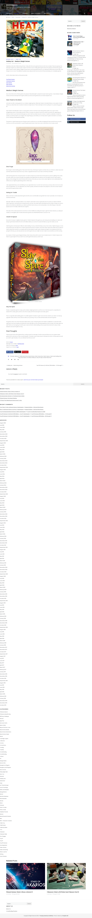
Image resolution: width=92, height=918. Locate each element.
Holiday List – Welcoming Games (14, 365)
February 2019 (3, 616)
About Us (46, 13)
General (2, 776)
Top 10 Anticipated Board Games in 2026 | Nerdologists (12, 411)
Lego (1, 783)
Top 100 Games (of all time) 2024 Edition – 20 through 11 (49, 365)
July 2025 (2, 445)
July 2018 (2, 631)
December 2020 (3, 567)
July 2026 (2, 425)
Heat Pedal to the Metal (26, 357)
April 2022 (2, 531)
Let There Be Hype (4, 785)
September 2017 (4, 654)
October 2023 (3, 491)
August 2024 (3, 469)
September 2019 (4, 600)
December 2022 (3, 514)
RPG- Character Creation (6, 820)
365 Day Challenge (4, 716)
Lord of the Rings (4, 787)
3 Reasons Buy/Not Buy (5, 714)
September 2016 (4, 680)
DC (0, 758)
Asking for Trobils (18, 356)
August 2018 (3, 629)
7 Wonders (12, 356)
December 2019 (3, 594)
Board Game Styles (4, 734)
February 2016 (3, 696)
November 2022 (3, 516)
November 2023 (3, 489)
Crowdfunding (3, 752)
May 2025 (2, 449)
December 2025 (3, 434)
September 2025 (4, 440)
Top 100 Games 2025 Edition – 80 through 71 (41, 416)
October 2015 (3, 705)
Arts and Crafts (3, 723)
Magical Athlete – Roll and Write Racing (34, 407)
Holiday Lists (9, 59)
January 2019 (3, 618)
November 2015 (3, 702)
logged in (16, 374)
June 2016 (2, 687)
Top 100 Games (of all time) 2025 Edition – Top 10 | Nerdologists (15, 414)
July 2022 (2, 525)
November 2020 (3, 569)
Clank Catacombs (39, 356)
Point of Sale (3, 809)
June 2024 (2, 474)
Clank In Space (46, 356)
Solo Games (9, 82)
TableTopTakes (3, 827)
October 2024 (3, 465)
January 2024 (3, 485)
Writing (1, 854)
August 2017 (3, 656)
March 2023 (2, 507)
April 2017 (2, 665)
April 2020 (2, 585)
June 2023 (2, 500)
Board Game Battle (4, 729)
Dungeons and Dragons (5, 767)
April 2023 (2, 505)
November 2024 (3, 463)
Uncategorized (3, 845)
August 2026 (3, 423)
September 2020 (4, 574)
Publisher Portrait (4, 811)
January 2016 (3, 698)
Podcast (8, 13)
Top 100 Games (3, 843)
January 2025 (3, 458)
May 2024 (2, 476)
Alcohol (1, 718)
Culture (1, 756)
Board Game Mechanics (5, 732)
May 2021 (2, 556)
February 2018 (3, 643)
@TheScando (21, 343)
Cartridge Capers (4, 738)
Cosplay (2, 749)
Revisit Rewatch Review (5, 816)
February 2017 (3, 669)
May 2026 (2, 429)
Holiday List (34, 357)
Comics (2, 743)
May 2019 (2, 609)
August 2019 (3, 603)
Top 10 (1, 838)
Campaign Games (10, 81)
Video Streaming (4, 849)
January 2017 (3, 671)
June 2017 (2, 660)
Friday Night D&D (4, 772)
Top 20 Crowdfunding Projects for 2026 (36, 411)
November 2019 (3, 596)
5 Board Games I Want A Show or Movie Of (10, 391)
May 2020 (2, 583)
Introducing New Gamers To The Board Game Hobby (12, 396)
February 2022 (3, 536)
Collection (2, 740)
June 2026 (2, 427)
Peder (10, 63)
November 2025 (3, 436)
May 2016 (2, 689)
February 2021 (3, 563)
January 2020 (3, 591)
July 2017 (2, 658)
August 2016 (3, 683)
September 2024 (4, 467)
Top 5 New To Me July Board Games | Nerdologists (11, 407)
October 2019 (3, 598)
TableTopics (3, 825)
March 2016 (2, 694)
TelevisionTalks (3, 834)
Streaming (25, 13)
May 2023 (2, 503)
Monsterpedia (3, 798)
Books (1, 736)
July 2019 (2, 605)
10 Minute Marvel (4, 712)
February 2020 (3, 589)
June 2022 (2, 527)
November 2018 (3, 623)
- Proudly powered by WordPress (46, 915)
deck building (56, 356)
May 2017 (2, 663)
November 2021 (3, 543)
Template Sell (65, 915)
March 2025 (2, 454)
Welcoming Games (10, 86)
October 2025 (3, 438)
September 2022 (4, 520)
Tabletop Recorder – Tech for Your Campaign (78, 43)
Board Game (25, 356)
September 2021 (4, 547)
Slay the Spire (40, 357)
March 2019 (2, 614)
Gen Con (2, 774)
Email (11, 342)
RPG (1, 818)
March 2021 (2, 560)
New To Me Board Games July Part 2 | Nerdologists (11, 409)
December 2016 (3, 674)
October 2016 (3, 678)
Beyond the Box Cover (5, 727)
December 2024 (3, 460)
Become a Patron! (71, 28)
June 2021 (2, 554)
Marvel (1, 794)
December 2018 (3, 620)
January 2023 (3, 511)
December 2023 (3, 487)
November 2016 (3, 676)
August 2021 (2, 549)
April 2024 (2, 478)
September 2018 (4, 627)
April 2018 (2, 638)
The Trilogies (3, 836)
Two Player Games (10, 79)
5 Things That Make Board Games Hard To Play (11, 400)
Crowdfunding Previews (11, 911)
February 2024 (3, 483)
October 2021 (3, 545)
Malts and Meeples (4, 789)
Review (1, 814)
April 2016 (2, 691)
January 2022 (3, 538)
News (1, 803)
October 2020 (3, 571)
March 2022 (2, 534)
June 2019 (2, 607)
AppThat (2, 720)
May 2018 (2, 636)
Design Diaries (3, 760)
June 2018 (2, 634)
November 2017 (3, 649)
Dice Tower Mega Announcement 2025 (79, 36)
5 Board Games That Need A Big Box (8, 398)
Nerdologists (11, 5)
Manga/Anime (3, 792)
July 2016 (2, 685)
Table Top (16, 13)
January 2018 (3, 645)
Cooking (2, 747)
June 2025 (2, 447)
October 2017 (3, 651)
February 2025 (3, 456)
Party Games (9, 84)
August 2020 (3, 576)
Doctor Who (3, 763)
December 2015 (3, 700)
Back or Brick (3, 725)
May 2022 (2, 529)
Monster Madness (4, 796)
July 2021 (2, 551)
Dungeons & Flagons (4, 765)
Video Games (3, 847)
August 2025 (3, 443)
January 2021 (3, 565)
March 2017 (2, 667)
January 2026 (3, 431)
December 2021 (3, 540)
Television (2, 832)
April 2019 (2, 611)
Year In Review (3, 856)
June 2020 (2, 580)
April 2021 (2, 558)
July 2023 (2, 498)
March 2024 (2, 480)
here (17, 345)
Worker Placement (47, 357)
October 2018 (3, 625)
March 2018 (2, 640)
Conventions (3, 745)
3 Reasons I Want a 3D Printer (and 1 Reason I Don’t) (12, 393)
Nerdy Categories (35, 13)
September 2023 (4, 494)
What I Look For (3, 851)
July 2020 (2, 578)
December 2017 (3, 647)
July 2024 (2, 471)
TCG (1, 829)
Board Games (31, 356)
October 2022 (3, 518)
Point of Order (3, 807)
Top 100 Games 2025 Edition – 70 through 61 (41, 414)
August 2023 (3, 496)
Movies (1, 800)
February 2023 (3, 509)
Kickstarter (2, 780)
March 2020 (2, 587)
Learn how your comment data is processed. (33, 379)
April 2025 (2, 451)
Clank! (51, 356)
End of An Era (3, 769)
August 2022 (3, 523)
